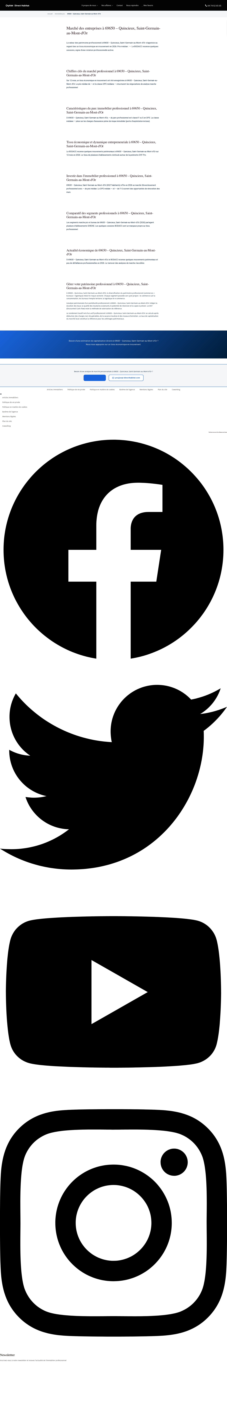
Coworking (176, 389)
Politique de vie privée (76, 389)
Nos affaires (106, 5)
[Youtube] (113, 992)
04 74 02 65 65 (214, 5)
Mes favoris (148, 5)
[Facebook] (113, 550)
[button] (113, 393)
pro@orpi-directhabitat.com (127, 378)
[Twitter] (113, 777)
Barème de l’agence (127, 389)
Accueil (50, 14)
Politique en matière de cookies (102, 389)
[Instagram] (113, 1223)
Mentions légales (146, 389)
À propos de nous (89, 5)
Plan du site (162, 389)
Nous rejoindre (132, 5)
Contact (120, 5)
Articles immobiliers (55, 389)
